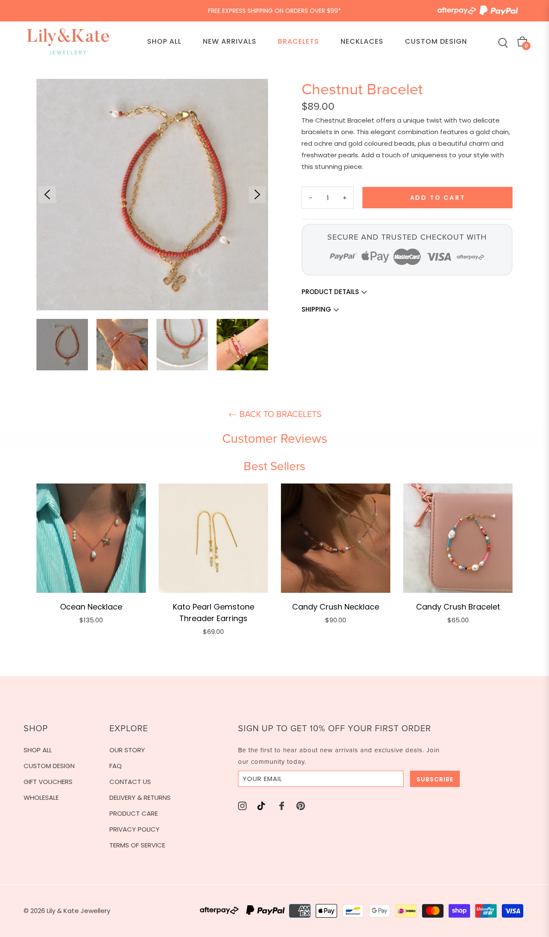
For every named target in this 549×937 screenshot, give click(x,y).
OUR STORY (127, 749)
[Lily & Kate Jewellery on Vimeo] (261, 805)
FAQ (115, 765)
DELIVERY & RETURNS (140, 797)
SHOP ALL (38, 749)
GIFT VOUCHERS (48, 781)
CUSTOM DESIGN (49, 765)
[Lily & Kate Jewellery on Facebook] (282, 805)
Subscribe (434, 779)
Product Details (331, 291)
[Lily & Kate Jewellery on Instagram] (242, 805)
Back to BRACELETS (279, 414)
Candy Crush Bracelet (458, 606)
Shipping (317, 309)
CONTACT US (130, 781)
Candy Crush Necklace (335, 606)
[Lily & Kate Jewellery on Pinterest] (300, 805)
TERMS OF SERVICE (137, 845)
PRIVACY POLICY (134, 829)
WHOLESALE (41, 797)
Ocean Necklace (91, 606)
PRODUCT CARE (133, 813)
